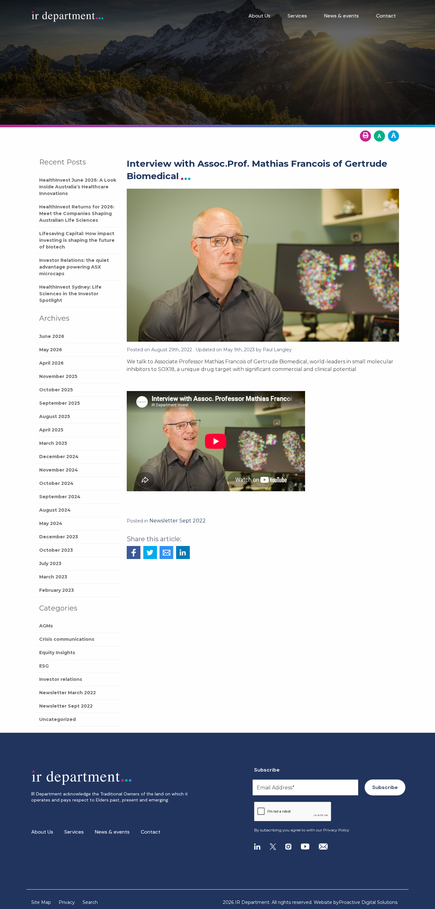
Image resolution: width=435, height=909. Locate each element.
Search (90, 902)
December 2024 (59, 456)
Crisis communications (66, 639)
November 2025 (58, 376)
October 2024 (56, 483)
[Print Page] (365, 136)
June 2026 (51, 336)
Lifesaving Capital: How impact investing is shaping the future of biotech (77, 240)
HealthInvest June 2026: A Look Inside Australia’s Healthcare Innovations (77, 186)
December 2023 (58, 537)
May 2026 (50, 350)
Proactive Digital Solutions (368, 902)
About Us (259, 15)
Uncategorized (57, 719)
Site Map (41, 902)
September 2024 (60, 497)
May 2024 (50, 523)
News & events (341, 15)
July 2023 (50, 563)
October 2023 (56, 550)
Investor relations (60, 679)
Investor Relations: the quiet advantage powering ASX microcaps (74, 266)
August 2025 (54, 416)
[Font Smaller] (379, 136)
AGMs (46, 626)
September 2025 (59, 403)
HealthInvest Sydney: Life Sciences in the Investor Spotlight (70, 293)
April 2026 (51, 363)
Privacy (67, 902)
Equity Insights (57, 652)
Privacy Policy (336, 830)
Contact (386, 15)
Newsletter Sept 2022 (66, 706)
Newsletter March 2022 (67, 693)
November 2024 (58, 470)
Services (297, 15)
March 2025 (53, 443)
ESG (44, 666)
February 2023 (56, 590)
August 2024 (55, 510)
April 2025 (51, 430)
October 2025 (56, 390)
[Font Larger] (393, 136)
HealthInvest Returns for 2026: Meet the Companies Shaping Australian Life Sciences (76, 213)
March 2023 (53, 577)
